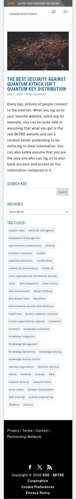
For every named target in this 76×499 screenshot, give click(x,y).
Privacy (13, 430)
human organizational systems (27, 321)
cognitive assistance (21, 260)
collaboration (44, 260)
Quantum (40, 94)
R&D (51, 374)
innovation (55, 321)
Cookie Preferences (37, 486)
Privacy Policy (38, 492)
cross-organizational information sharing (33, 275)
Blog (29, 94)
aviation (50, 245)
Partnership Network (24, 436)
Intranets (14, 328)
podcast (40, 374)
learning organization (21, 366)
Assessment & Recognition (24, 237)
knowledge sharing (50, 351)
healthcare (15, 313)
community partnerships (23, 268)
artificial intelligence (41, 230)
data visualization (19, 290)
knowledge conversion (36, 328)
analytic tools (17, 230)
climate (40, 253)
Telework (14, 404)
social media (16, 389)
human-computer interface (41, 313)
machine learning (48, 366)
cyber (12, 283)
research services (19, 381)
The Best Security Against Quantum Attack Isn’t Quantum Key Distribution (36, 84)
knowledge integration (22, 336)
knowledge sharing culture (24, 359)
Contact (42, 430)
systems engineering (41, 396)
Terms (27, 430)
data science (50, 283)
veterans (28, 404)
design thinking (43, 290)
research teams (42, 381)
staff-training (17, 396)
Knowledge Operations (22, 351)
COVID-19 (48, 268)
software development (41, 389)
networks (26, 374)
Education (39, 298)
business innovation (20, 253)
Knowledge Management (23, 343)
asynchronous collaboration (25, 245)
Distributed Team (19, 298)
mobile (13, 374)
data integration (29, 283)
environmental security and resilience (31, 306)
